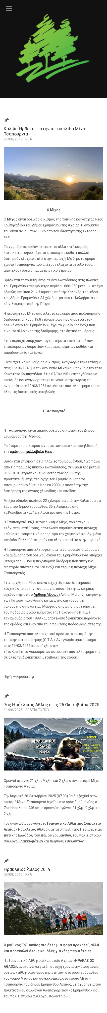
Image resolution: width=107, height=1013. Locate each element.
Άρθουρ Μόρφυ (46, 594)
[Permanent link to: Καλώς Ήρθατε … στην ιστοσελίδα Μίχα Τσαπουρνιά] (53, 177)
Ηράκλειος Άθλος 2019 (27, 869)
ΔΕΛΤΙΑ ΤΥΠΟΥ (37, 710)
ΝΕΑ (28, 139)
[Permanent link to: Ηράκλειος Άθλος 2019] (53, 912)
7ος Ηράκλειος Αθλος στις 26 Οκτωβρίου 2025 (51, 704)
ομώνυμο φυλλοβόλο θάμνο (32, 452)
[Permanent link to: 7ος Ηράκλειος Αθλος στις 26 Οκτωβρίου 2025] (53, 747)
